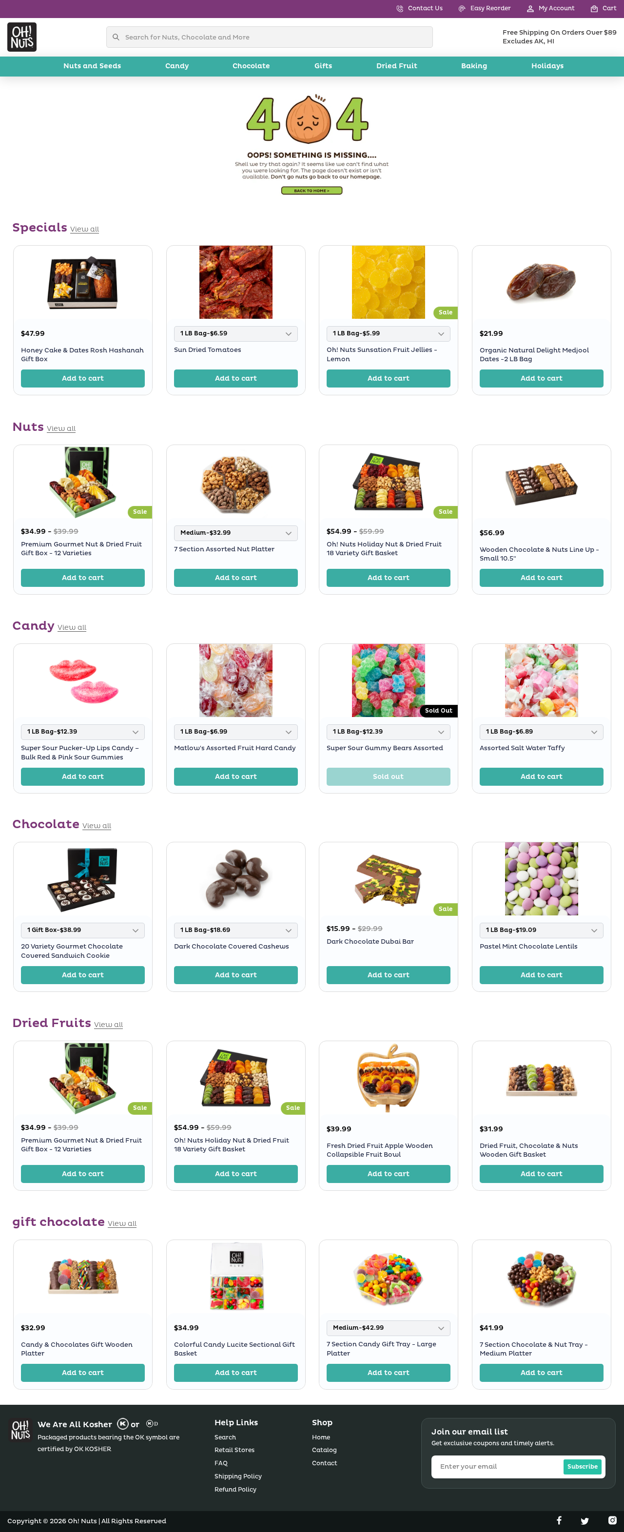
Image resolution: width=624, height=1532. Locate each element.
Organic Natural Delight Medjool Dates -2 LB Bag (534, 355)
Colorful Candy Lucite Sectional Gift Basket (234, 1349)
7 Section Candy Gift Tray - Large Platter (381, 1349)
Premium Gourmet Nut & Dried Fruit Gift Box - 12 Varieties (81, 548)
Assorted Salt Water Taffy (522, 748)
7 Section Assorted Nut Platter (224, 549)
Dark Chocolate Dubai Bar (370, 942)
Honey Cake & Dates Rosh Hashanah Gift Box (82, 355)
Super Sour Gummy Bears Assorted (385, 748)
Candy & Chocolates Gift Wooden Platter (77, 1349)
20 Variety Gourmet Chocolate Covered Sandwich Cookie (72, 951)
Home (321, 1437)
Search (225, 1437)
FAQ (221, 1463)
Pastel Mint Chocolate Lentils (529, 947)
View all (84, 229)
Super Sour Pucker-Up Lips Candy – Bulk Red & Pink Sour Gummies (80, 752)
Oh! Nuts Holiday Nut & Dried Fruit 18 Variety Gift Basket (384, 548)
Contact (324, 1463)
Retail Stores (234, 1450)
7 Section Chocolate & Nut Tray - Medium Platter (534, 1349)
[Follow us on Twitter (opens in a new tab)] (586, 1522)
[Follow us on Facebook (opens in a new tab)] (560, 1522)
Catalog (324, 1450)
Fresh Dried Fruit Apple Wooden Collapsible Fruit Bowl (380, 1150)
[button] (596, 9)
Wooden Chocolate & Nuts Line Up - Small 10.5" (539, 553)
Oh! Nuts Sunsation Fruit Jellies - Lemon (382, 355)
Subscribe (582, 1467)
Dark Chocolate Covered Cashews (231, 947)
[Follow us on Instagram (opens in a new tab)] (612, 1522)
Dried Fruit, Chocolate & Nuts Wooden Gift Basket (529, 1150)
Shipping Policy (238, 1476)
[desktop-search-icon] (118, 37)
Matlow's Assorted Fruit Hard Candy (235, 748)
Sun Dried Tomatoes (207, 350)
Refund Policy (235, 1489)
